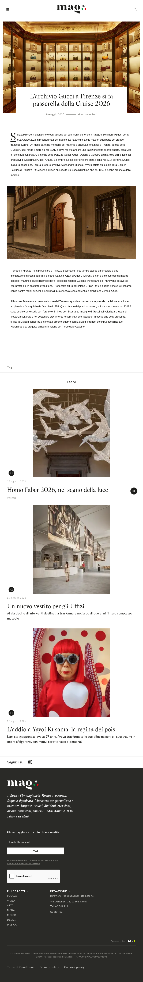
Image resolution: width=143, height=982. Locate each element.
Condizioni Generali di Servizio (23, 863)
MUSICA (12, 924)
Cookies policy (74, 967)
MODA (11, 910)
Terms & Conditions (20, 967)
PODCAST (13, 895)
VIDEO (11, 900)
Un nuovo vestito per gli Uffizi (45, 606)
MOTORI (11, 915)
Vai (35, 851)
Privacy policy (49, 967)
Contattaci (56, 911)
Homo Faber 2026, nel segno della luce (57, 489)
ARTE (10, 905)
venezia (11, 498)
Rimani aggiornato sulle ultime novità (33, 832)
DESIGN (11, 919)
